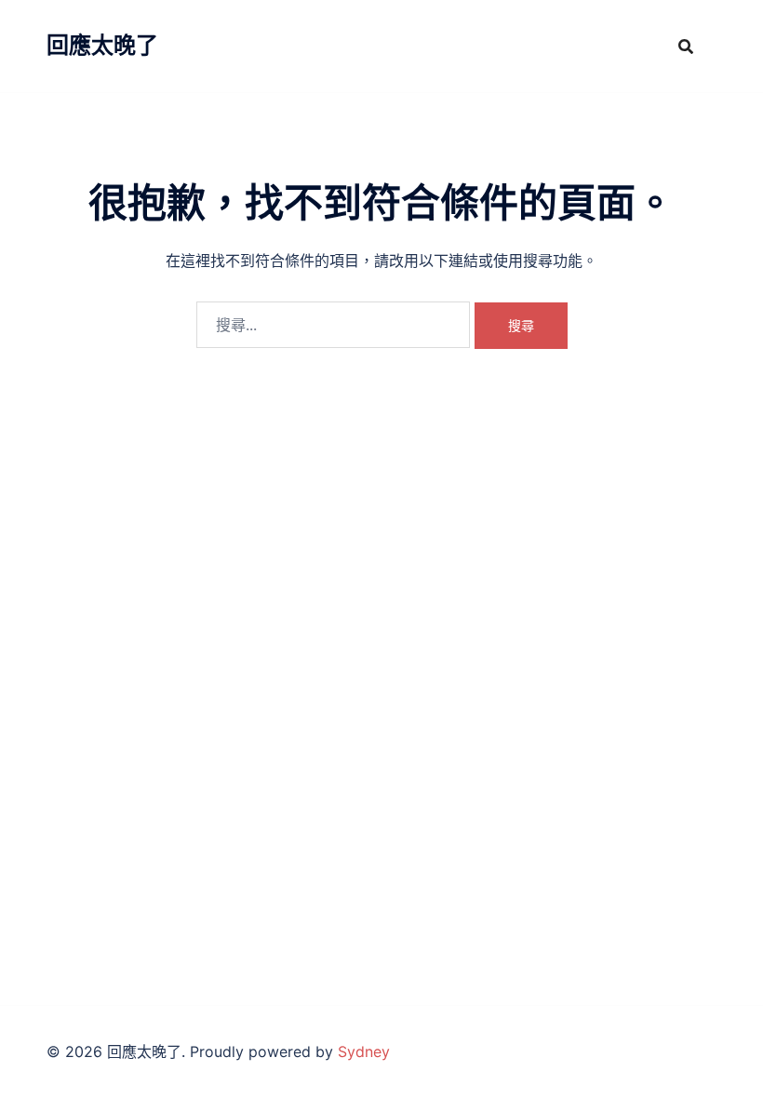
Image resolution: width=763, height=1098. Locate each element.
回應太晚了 (102, 45)
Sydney (364, 1051)
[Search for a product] (685, 46)
